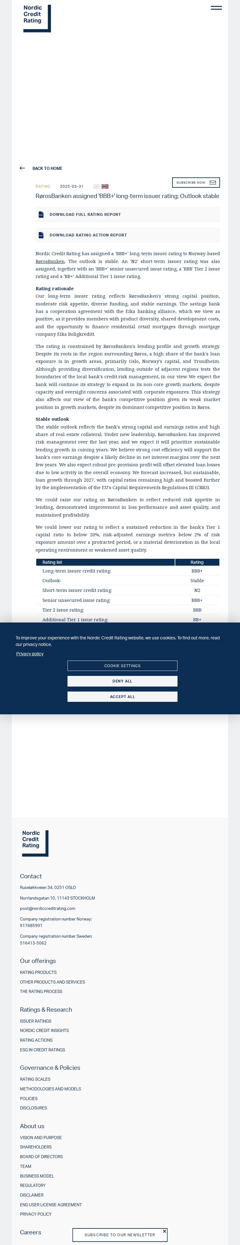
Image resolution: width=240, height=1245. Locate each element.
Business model (37, 1176)
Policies (29, 1098)
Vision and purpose (41, 1137)
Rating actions (36, 1040)
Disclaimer (31, 1195)
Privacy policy (36, 1214)
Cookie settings (122, 665)
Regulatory (33, 1185)
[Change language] (96, 186)
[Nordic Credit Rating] (37, 18)
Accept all (122, 696)
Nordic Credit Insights (44, 1030)
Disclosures (33, 1108)
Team (25, 1166)
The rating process (41, 991)
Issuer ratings (35, 1021)
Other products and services (52, 982)
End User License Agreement (51, 1205)
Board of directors (41, 1156)
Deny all (122, 681)
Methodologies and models (50, 1089)
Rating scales (35, 1079)
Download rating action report (88, 235)
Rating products (38, 972)
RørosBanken (50, 261)
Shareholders (36, 1147)
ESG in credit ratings (42, 1050)
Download (85, 214)
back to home (47, 168)
